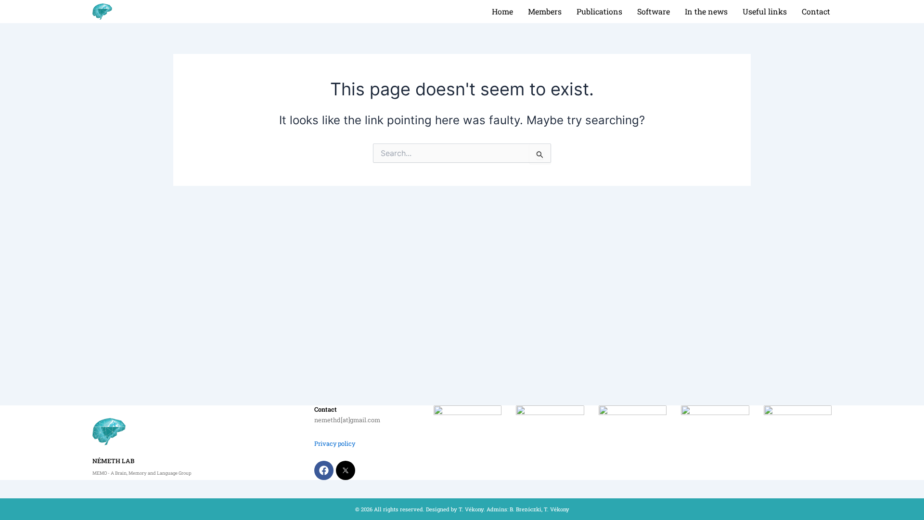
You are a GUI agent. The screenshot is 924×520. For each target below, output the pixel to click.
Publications (599, 11)
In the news (706, 11)
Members (545, 11)
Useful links (765, 11)
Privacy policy (334, 443)
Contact (816, 11)
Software (653, 11)
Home (502, 11)
